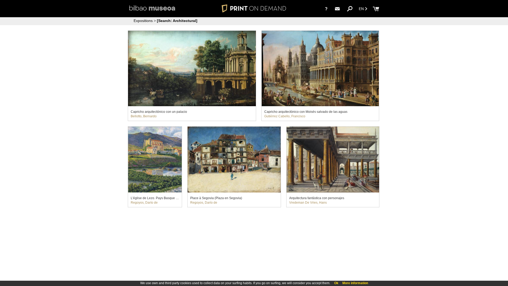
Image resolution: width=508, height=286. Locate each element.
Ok (336, 283)
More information (355, 283)
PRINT (258, 8)
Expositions (143, 21)
